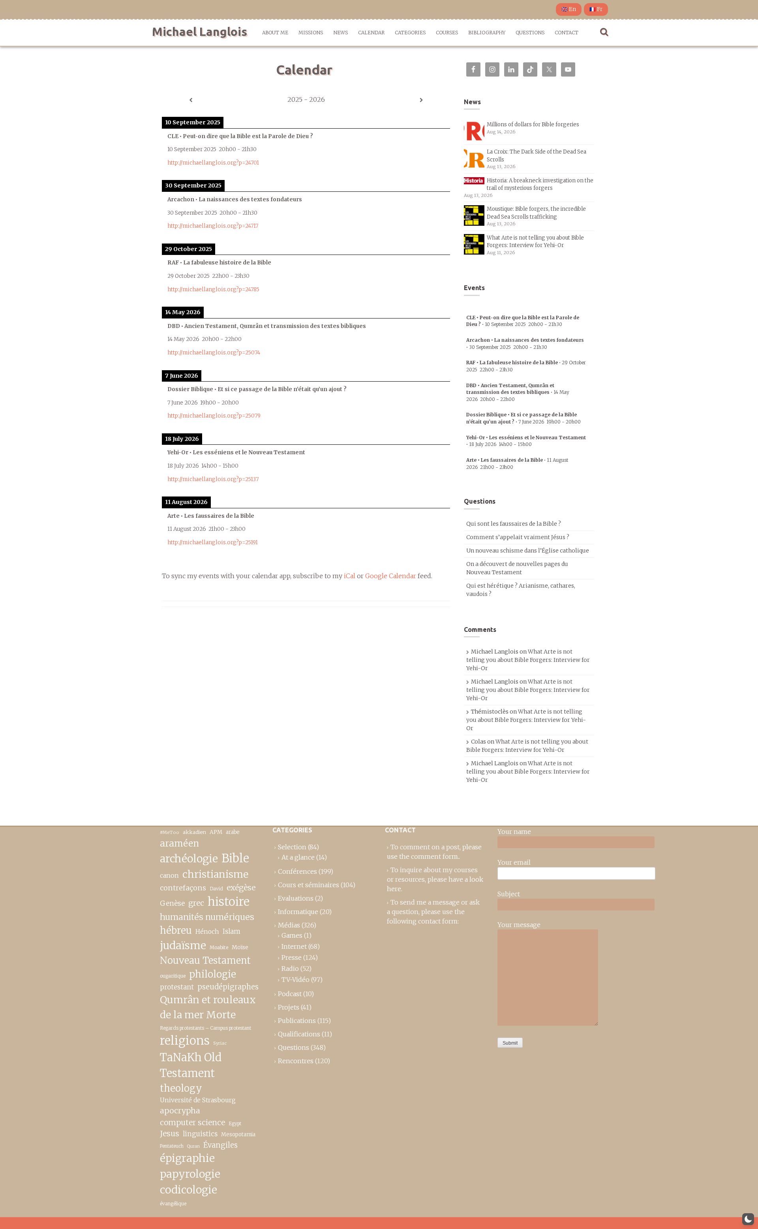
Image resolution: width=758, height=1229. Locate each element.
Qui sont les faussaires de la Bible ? (513, 523)
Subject (508, 894)
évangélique (173, 1204)
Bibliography (486, 33)
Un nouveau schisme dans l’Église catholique (527, 550)
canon (169, 875)
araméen (179, 843)
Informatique (298, 912)
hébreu (176, 930)
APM (216, 832)
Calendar (371, 33)
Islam (231, 931)
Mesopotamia (238, 1134)
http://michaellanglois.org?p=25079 (214, 415)
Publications (297, 1021)
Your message (518, 925)
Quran (193, 1146)
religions (185, 1040)
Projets (288, 1007)
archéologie (189, 858)
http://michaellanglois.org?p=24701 (213, 162)
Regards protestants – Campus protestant (205, 1028)
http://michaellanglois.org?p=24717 (212, 226)
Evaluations (295, 898)
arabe (232, 832)
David (216, 889)
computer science (192, 1122)
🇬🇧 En (568, 9)
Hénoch (207, 931)
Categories (410, 33)
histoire (229, 902)
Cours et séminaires (308, 885)
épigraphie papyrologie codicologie (190, 1174)
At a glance (298, 857)
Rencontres (295, 1061)
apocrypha (180, 1110)
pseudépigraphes (228, 986)
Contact (566, 33)
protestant (177, 987)
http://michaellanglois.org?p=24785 (213, 289)
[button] (748, 1219)
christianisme (215, 874)
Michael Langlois (199, 31)
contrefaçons (183, 887)
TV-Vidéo (295, 980)
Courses (447, 33)
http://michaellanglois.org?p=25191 (212, 542)
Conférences (297, 871)
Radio (290, 968)
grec (196, 903)
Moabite (219, 947)
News (340, 33)
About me (275, 33)
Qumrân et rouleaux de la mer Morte (208, 1007)
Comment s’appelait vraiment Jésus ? (517, 537)
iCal (349, 576)
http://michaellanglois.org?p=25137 (213, 479)
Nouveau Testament (205, 960)
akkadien (194, 832)
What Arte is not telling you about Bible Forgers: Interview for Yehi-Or (528, 660)
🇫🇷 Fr (595, 9)
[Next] (421, 100)
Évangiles (220, 1145)
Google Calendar (390, 576)
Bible (235, 858)
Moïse (240, 947)
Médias (289, 925)
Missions (310, 33)
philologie (212, 974)
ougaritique (173, 976)
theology (181, 1088)
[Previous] (191, 100)
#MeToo (169, 832)
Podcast (290, 994)
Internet (294, 946)
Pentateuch (172, 1146)
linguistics (200, 1134)
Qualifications (299, 1034)
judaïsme (183, 945)
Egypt (235, 1123)
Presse (291, 957)
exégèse (241, 887)
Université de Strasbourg (198, 1100)
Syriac (220, 1043)
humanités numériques (207, 917)
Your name (514, 832)
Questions (530, 33)
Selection (292, 847)
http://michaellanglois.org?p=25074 (213, 352)
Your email (514, 862)
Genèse (172, 903)
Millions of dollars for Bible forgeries (533, 124)
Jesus (169, 1133)
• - (517, 392)
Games (291, 935)
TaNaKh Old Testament (190, 1065)
